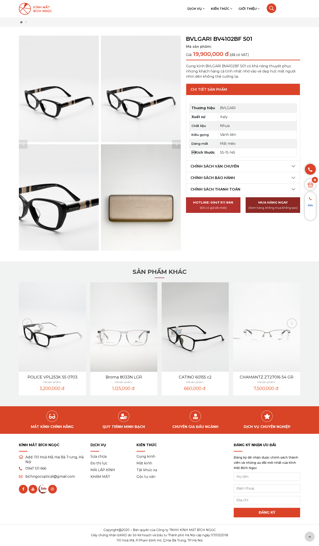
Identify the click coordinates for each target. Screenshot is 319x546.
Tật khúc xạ (146, 470)
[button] (23, 144)
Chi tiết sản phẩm (209, 89)
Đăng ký (267, 512)
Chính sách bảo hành (213, 178)
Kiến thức (220, 9)
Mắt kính (144, 463)
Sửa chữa (98, 456)
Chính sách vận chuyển (215, 166)
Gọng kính (145, 456)
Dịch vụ (195, 9)
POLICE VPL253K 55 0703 (52, 377)
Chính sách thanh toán (215, 189)
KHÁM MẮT (100, 477)
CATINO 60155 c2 (195, 377)
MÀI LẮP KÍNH (102, 470)
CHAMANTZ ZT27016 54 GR (266, 377)
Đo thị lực (98, 463)
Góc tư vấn (145, 477)
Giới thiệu (248, 9)
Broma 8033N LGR (124, 377)
